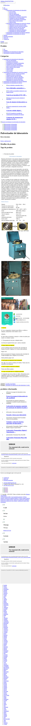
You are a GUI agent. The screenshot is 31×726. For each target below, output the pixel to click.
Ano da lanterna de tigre (16, 497)
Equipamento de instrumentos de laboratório (16, 10)
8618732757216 (7, 530)
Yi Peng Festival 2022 (6, 497)
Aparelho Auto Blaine (10, 383)
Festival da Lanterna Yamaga (11, 498)
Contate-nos (6, 39)
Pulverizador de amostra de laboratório (18, 16)
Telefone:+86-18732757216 (7, 1)
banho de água (12, 22)
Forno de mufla (12, 13)
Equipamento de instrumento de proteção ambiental (18, 32)
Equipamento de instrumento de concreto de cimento (18, 23)
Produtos (5, 9)
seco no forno (12, 11)
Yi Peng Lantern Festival (24, 498)
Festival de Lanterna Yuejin (7, 499)
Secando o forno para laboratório (16, 415)
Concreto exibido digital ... (14, 110)
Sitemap (28, 494)
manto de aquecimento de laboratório (17, 19)
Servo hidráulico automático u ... (16, 88)
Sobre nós (5, 37)
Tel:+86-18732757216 (8, 485)
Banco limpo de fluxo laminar (16, 20)
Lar (4, 7)
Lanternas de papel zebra (23, 500)
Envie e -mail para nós (6, 141)
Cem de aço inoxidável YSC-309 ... (16, 95)
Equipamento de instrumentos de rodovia (15, 34)
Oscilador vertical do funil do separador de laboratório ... (15, 422)
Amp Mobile (3, 495)
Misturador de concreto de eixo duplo (17, 24)
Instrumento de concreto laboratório (17, 31)
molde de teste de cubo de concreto (17, 27)
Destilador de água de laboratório (16, 18)
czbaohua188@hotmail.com (9, 482)
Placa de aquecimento (14, 14)
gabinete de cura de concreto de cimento (18, 26)
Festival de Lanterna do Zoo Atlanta (9, 500)
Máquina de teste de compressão (16, 28)
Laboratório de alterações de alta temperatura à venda (17, 385)
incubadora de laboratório (15, 15)
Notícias (5, 35)
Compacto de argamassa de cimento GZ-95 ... (14, 118)
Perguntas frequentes (8, 36)
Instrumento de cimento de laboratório (17, 30)
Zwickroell (3, 502)
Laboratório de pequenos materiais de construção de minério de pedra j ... (16, 407)
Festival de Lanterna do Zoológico (21, 499)
